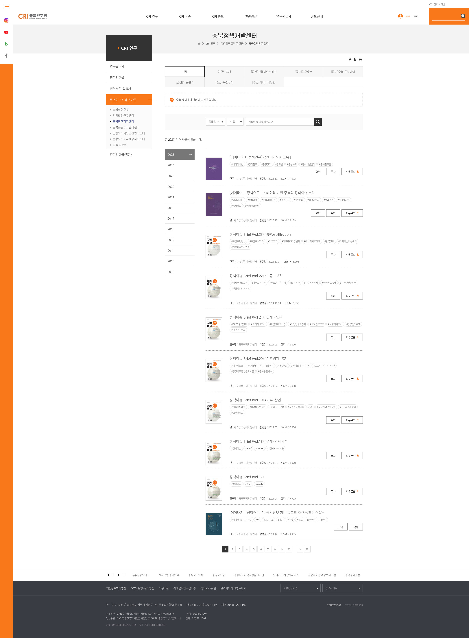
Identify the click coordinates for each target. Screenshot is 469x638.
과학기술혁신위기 (348, 241)
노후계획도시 (335, 324)
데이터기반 (238, 164)
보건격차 (295, 282)
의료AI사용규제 (278, 282)
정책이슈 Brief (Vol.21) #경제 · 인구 (256, 317)
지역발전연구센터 (123, 115)
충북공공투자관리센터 (126, 127)
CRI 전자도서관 (437, 4)
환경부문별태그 (258, 407)
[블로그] (6, 44)
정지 (113, 575)
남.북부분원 (120, 145)
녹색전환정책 (255, 365)
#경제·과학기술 (276, 448)
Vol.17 (260, 483)
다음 (118, 575)
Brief (249, 448)
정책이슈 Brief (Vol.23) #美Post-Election (260, 234)
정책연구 (253, 164)
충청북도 (292, 164)
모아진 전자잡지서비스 (286, 575)
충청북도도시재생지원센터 (129, 139)
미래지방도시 (258, 324)
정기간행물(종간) (121, 154)
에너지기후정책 (312, 241)
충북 (291, 519)
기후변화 (299, 199)
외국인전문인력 (348, 282)
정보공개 (317, 16)
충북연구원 (325, 164)
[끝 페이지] (307, 549)
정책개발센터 (308, 164)
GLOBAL (400, 16)
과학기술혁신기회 (241, 247)
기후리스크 (238, 365)
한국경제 (330, 241)
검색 (318, 122)
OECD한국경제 (240, 324)
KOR (408, 16)
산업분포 (329, 199)
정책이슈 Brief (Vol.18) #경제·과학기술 (258, 441)
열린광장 (251, 16)
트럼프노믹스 (257, 241)
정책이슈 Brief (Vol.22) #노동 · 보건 (256, 275)
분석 (324, 519)
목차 (333, 172)
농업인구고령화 (298, 324)
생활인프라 (314, 199)
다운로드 (350, 172)
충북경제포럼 (352, 575)
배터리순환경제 (348, 407)
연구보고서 (117, 66)
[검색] (463, 16)
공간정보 (269, 519)
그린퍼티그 (238, 412)
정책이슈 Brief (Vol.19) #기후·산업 (255, 399)
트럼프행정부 (239, 241)
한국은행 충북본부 (168, 575)
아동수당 (283, 365)
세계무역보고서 (240, 282)
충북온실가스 (265, 371)
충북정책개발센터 (259, 43)
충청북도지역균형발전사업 (249, 575)
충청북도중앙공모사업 (243, 371)
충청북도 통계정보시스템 (322, 575)
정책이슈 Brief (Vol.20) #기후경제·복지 (258, 358)
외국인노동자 (329, 282)
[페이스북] (6, 56)
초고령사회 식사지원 (325, 365)
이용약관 (164, 588)
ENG (416, 16)
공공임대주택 (354, 324)
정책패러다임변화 (291, 241)
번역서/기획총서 (120, 88)
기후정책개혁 (239, 407)
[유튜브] (6, 32)
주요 (300, 519)
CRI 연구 (152, 16)
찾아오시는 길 (208, 588)
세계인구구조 (317, 324)
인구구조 (285, 199)
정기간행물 (117, 77)
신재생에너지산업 (301, 365)
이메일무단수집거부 (184, 588)
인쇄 (360, 59)
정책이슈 (253, 199)
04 (258, 519)
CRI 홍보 (218, 16)
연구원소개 (283, 16)
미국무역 (273, 241)
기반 (281, 519)
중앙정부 (267, 164)
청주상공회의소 (140, 575)
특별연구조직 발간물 (231, 43)
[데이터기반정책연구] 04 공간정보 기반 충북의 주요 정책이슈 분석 (277, 512)
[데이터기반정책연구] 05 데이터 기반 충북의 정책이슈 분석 (272, 192)
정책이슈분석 (269, 199)
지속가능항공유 (296, 407)
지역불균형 (344, 199)
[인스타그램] (6, 20)
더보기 (124, 575)
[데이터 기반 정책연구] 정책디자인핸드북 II (260, 157)
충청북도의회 (195, 575)
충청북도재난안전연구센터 (129, 133)
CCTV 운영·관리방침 (142, 588)
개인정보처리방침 (116, 588)
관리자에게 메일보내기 (233, 588)
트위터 (355, 59)
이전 (108, 575)
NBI (311, 407)
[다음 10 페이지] (300, 549)
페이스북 (350, 59)
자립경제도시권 (278, 324)
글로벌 (279, 164)
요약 (318, 172)
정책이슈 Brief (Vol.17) (247, 476)
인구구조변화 (239, 329)
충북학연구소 (121, 110)
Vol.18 (260, 448)
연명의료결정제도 (241, 288)
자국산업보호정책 (326, 407)
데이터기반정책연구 (242, 519)
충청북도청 (218, 575)
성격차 (270, 365)
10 (289, 549)
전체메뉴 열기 (6, 6)
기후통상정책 (311, 282)
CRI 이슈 (185, 16)
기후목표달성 (277, 407)
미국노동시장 (259, 282)
